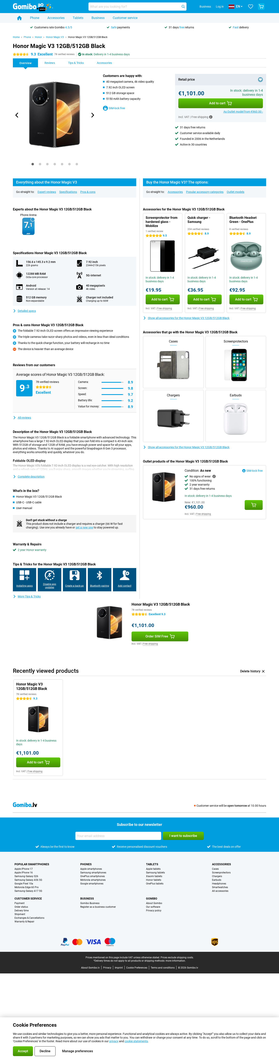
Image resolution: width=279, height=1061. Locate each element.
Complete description (31, 476)
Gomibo (151, 898)
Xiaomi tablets (154, 876)
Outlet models (235, 192)
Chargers (217, 876)
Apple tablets (153, 868)
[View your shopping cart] (261, 6)
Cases (215, 868)
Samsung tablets (155, 872)
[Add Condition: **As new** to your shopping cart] (254, 505)
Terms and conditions (163, 967)
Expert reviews (47, 192)
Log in (220, 6)
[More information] (210, 117)
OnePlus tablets (154, 883)
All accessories (220, 891)
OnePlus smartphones (92, 876)
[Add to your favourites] (260, 79)
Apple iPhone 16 (24, 872)
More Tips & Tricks (29, 596)
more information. (176, 960)
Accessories (56, 18)
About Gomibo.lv (90, 967)
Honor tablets (153, 880)
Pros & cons (87, 192)
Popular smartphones (32, 864)
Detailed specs (27, 311)
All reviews (24, 417)
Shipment (20, 914)
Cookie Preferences (136, 967)
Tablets (78, 18)
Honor (38, 37)
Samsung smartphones (93, 872)
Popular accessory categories (204, 192)
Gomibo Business (89, 903)
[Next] (92, 115)
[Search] (183, 6)
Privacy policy (153, 910)
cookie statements (136, 1041)
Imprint (119, 967)
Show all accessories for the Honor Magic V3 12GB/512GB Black (188, 318)
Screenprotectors (221, 872)
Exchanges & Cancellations (29, 917)
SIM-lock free (117, 108)
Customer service (125, 18)
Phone (34, 18)
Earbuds (216, 880)
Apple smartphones (91, 868)
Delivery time (22, 910)
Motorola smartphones (93, 880)
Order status (21, 906)
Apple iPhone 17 (24, 868)
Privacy (107, 967)
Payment (20, 903)
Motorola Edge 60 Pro (27, 887)
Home (16, 37)
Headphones (219, 883)
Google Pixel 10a (24, 883)
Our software (153, 906)
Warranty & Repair (24, 921)
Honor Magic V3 (55, 37)
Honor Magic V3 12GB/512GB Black (87, 37)
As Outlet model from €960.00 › (243, 111)
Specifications (68, 192)
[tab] (32, 164)
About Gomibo (154, 903)
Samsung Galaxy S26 (26, 876)
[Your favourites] (251, 6)
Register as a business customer (98, 906)
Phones (86, 864)
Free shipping (164, 308)
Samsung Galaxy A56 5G (28, 880)
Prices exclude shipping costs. (177, 957)
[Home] (19, 18)
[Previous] (17, 115)
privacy (113, 1041)
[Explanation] (214, 476)
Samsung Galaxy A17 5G (28, 891)
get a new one (84, 527)
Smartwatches (220, 887)
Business (98, 18)
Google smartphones (91, 883)
